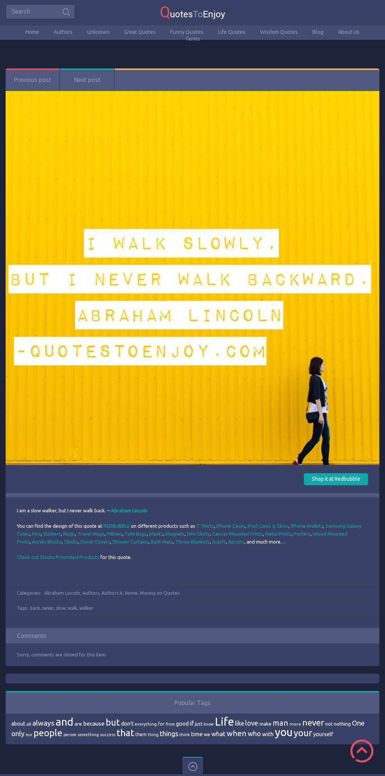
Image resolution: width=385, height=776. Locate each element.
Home (32, 32)
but (113, 722)
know (209, 724)
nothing (342, 724)
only (17, 733)
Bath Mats (162, 541)
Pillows (114, 533)
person (70, 734)
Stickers (52, 533)
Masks (156, 533)
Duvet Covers (95, 541)
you (284, 732)
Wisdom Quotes (279, 32)
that (125, 732)
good (182, 724)
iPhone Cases (230, 525)
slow (60, 608)
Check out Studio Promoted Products (58, 557)
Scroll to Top (362, 751)
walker (86, 608)
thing (153, 734)
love (251, 723)
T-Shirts (205, 525)
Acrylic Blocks (47, 541)
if (192, 723)
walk (72, 608)
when (237, 733)
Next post (87, 79)
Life (224, 721)
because (94, 723)
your (303, 733)
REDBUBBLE (116, 525)
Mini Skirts (198, 533)
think (184, 734)
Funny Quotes (186, 32)
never (48, 608)
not (329, 723)
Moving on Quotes (159, 593)
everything (146, 724)
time (197, 734)
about (18, 724)
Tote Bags (135, 533)
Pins (36, 533)
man (280, 722)
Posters (302, 533)
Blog (317, 32)
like (239, 723)
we (207, 734)
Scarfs (219, 541)
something (88, 734)
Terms (192, 39)
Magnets (175, 533)
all (28, 723)
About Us (348, 32)
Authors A (112, 593)
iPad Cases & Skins (267, 525)
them (141, 734)
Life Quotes (232, 32)
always (43, 723)
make (265, 723)
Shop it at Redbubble (336, 479)
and (64, 721)
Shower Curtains (130, 541)
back (35, 608)
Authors (63, 32)
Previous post (32, 79)
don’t (127, 724)
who (254, 733)
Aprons (236, 541)
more (295, 723)
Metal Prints (278, 533)
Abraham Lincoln (62, 593)
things (169, 733)
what (218, 733)
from (170, 724)
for (161, 723)
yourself (323, 734)
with (268, 734)
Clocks (71, 541)
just (199, 723)
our (29, 734)
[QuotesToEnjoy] (193, 12)
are (78, 724)
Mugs (69, 533)
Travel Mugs (91, 533)
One (358, 723)
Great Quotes (140, 32)
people (47, 733)
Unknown (98, 32)
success (107, 734)
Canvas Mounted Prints (237, 533)
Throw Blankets (192, 541)
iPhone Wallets (307, 525)
